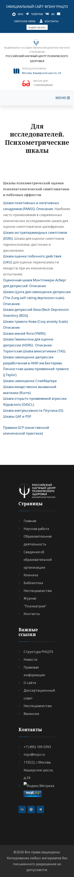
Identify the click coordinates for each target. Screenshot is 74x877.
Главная (30, 521)
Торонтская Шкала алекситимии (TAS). (34, 351)
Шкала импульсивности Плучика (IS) (33, 410)
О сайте (30, 683)
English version (37, 27)
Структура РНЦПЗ (38, 651)
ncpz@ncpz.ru (34, 754)
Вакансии (31, 713)
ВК (52, 14)
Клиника (31, 575)
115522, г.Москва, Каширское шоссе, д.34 (38, 770)
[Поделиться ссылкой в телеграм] (40, 809)
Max (20, 14)
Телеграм (37, 14)
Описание (44, 209)
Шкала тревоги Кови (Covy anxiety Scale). (35, 321)
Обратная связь (25, 21)
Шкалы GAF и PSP (17, 416)
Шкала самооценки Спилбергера (30, 381)
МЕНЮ (61, 98)
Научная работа (36, 528)
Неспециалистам (38, 590)
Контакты (51, 21)
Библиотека (33, 583)
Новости (30, 659)
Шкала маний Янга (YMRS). (24, 333)
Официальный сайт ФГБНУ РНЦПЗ (37, 6)
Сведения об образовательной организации (38, 560)
